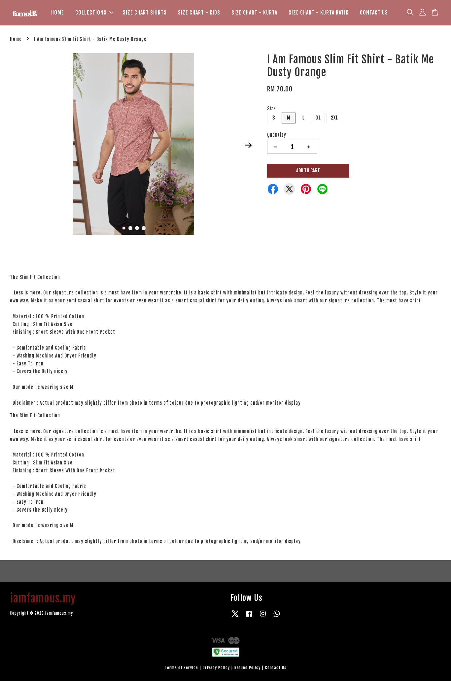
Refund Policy (247, 667)
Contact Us (276, 667)
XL (318, 117)
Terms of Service (181, 667)
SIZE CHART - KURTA (254, 12)
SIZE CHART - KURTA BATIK (319, 12)
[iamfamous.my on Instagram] (262, 616)
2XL (334, 117)
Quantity (276, 135)
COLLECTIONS (91, 12)
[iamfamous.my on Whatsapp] (276, 616)
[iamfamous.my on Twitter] (235, 616)
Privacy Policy (216, 667)
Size (271, 108)
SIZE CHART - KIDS (199, 12)
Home (16, 39)
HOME (57, 12)
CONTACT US (374, 12)
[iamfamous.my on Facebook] (249, 616)
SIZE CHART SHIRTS (145, 12)
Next (248, 145)
